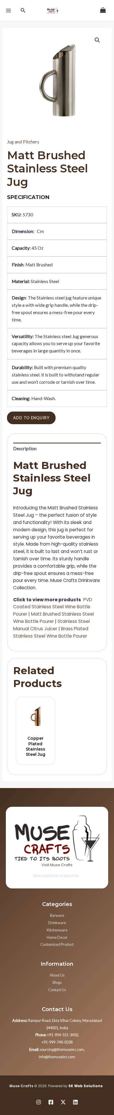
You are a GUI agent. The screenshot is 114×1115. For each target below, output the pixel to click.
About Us (57, 975)
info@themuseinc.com (57, 1056)
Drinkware (57, 922)
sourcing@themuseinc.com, (57, 1049)
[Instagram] (38, 1102)
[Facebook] (50, 1102)
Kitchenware (57, 930)
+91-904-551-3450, (57, 1034)
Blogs (57, 982)
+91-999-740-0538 (57, 1042)
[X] (63, 1102)
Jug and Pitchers (23, 141)
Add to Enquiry (31, 417)
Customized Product (57, 944)
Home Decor (57, 937)
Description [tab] (25, 448)
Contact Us (57, 989)
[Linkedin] (75, 1102)
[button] (97, 40)
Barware (57, 915)
